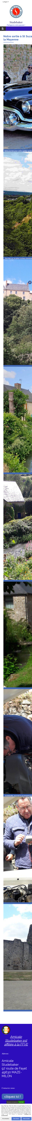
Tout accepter (26, 1118)
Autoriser (21, 1102)
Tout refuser (16, 1118)
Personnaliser (5, 1118)
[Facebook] (30, 282)
